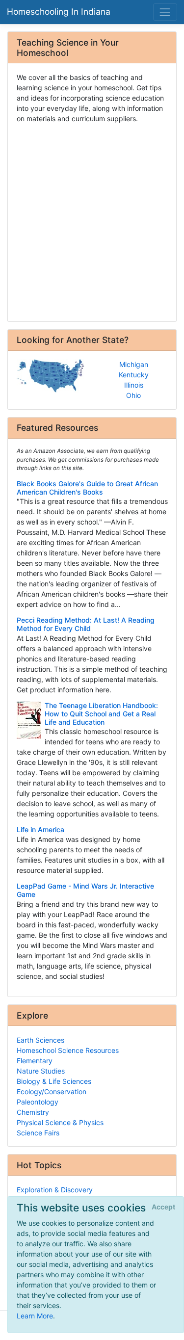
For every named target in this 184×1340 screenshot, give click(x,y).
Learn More (35, 1316)
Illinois (133, 385)
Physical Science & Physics (60, 1122)
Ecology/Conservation (51, 1091)
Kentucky (134, 374)
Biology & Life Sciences (54, 1081)
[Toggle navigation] (165, 12)
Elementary (35, 1060)
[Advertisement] (92, 219)
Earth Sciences (40, 1040)
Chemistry (33, 1112)
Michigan (133, 364)
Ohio (133, 395)
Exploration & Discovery (55, 1189)
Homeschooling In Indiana (58, 11)
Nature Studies (41, 1071)
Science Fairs (38, 1133)
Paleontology (37, 1102)
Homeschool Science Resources (68, 1050)
